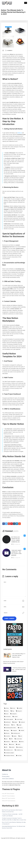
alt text (13, 708)
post (21, 736)
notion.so (19, 132)
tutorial (12, 744)
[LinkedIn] (17, 523)
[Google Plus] (9, 523)
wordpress (20, 747)
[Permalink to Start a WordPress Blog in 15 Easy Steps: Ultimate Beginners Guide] (7, 655)
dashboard (8, 722)
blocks (7, 711)
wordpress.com (9, 750)
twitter (18, 744)
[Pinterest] (11, 523)
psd (6, 738)
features (8, 725)
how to (20, 727)
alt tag (7, 708)
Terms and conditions (8, 778)
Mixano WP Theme (6, 798)
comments (8, 716)
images (7, 730)
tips (6, 744)
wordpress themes (10, 755)
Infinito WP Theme (6, 800)
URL (6, 747)
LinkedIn (22, 730)
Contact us (5, 774)
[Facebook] (3, 523)
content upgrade (9, 719)
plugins (15, 736)
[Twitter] (6, 523)
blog (13, 711)
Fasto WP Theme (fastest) (8, 793)
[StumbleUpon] (19, 523)
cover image (19, 719)
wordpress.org (19, 750)
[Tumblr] (14, 523)
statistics (8, 741)
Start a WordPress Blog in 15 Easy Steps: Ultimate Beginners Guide (18, 655)
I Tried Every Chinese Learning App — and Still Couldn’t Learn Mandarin (16, 553)
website (12, 747)
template (15, 741)
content (16, 716)
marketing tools (16, 733)
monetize (8, 736)
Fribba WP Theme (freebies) (8, 796)
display (15, 722)
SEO (12, 738)
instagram (14, 730)
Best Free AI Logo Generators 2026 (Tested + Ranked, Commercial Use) (15, 539)
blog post (19, 711)
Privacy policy (5, 776)
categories (14, 713)
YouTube (20, 755)
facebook (22, 722)
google (19, 725)
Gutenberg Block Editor (11, 727)
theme (22, 741)
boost (7, 713)
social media (19, 738)
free (14, 725)
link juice (7, 733)
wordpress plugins (10, 752)
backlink (20, 708)
